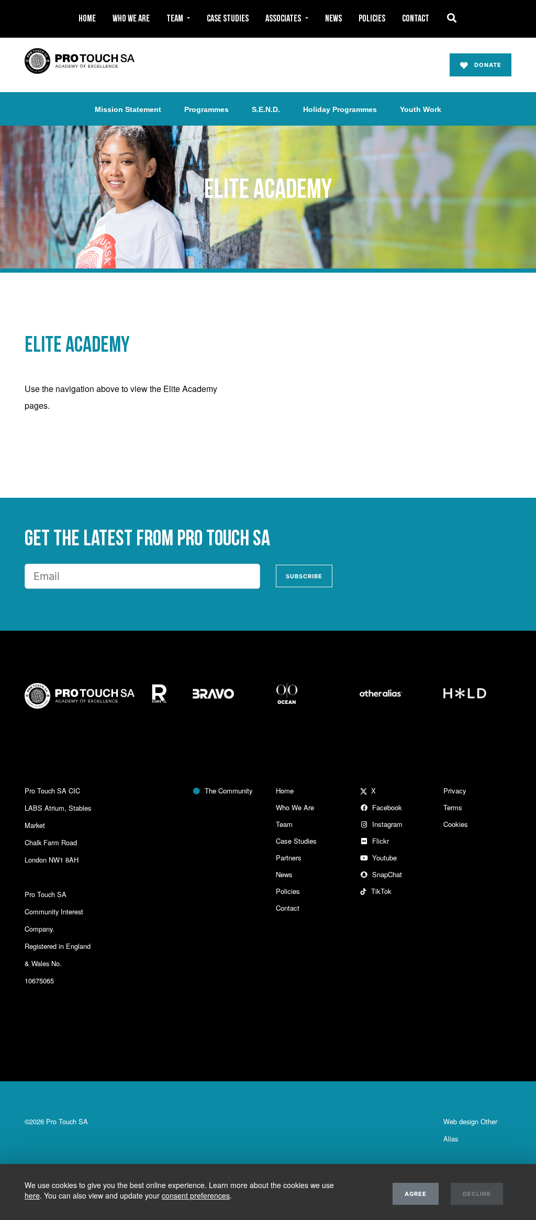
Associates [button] (284, 18)
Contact (415, 18)
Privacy (454, 791)
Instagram (385, 824)
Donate (484, 65)
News (333, 18)
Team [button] (175, 18)
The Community (226, 791)
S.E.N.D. (266, 109)
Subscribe (304, 576)
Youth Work (420, 109)
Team (284, 824)
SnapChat (385, 874)
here (32, 1195)
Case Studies (228, 18)
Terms (452, 807)
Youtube (382, 858)
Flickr (378, 841)
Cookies (455, 824)
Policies (372, 18)
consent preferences (196, 1195)
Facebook (385, 807)
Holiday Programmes (340, 109)
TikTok (379, 891)
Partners (289, 858)
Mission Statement (128, 109)
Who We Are (131, 18)
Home (87, 18)
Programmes (206, 109)
